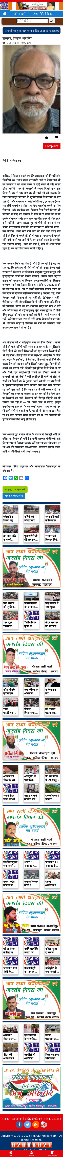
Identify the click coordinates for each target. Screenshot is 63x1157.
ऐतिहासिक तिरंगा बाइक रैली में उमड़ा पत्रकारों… (9, 522)
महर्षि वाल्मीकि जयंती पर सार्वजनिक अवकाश (31, 954)
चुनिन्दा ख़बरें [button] (20, 14)
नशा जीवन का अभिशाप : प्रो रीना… (31, 693)
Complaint (51, 146)
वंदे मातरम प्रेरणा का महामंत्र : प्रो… (50, 714)
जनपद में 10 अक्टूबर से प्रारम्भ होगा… (52, 865)
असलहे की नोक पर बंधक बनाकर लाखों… (10, 781)
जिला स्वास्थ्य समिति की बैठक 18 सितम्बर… (52, 1060)
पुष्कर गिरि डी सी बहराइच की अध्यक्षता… (30, 541)
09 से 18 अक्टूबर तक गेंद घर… (30, 865)
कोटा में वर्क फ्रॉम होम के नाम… (9, 693)
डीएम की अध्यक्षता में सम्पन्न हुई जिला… (8, 1060)
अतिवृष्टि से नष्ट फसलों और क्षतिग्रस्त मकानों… (52, 973)
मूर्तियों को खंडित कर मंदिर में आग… (31, 520)
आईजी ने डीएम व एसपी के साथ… (9, 1038)
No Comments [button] (14, 496)
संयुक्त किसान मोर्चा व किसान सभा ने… (31, 886)
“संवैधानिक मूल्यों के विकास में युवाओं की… (30, 627)
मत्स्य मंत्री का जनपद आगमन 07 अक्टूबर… (30, 973)
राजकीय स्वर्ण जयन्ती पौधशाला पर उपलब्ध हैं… (52, 801)
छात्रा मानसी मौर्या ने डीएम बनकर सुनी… (31, 799)
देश (4, 42)
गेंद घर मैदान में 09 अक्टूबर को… (52, 779)
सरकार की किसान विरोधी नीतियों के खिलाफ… (52, 541)
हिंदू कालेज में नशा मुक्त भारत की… (51, 606)
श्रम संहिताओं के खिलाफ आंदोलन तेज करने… (52, 522)
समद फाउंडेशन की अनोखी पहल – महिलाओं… (10, 714)
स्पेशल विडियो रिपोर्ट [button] (42, 14)
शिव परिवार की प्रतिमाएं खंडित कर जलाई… (9, 608)
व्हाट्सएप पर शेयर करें (15, 489)
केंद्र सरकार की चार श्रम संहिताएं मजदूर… (51, 627)
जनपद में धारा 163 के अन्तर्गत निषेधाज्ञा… (10, 973)
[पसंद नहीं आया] (56, 137)
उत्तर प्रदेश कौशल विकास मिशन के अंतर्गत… (10, 886)
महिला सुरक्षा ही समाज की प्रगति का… (51, 952)
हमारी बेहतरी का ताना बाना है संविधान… (31, 606)
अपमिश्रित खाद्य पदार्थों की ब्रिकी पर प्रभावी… (9, 801)
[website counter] (31, 1145)
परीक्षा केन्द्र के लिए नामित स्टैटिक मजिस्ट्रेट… (10, 954)
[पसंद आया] (46, 137)
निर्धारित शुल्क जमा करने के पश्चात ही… (10, 865)
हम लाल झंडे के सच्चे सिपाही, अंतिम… (9, 541)
